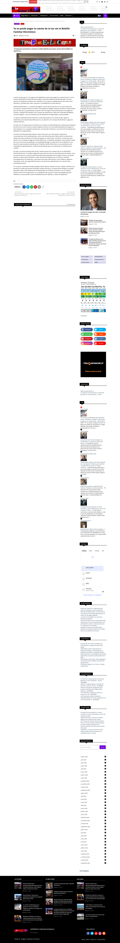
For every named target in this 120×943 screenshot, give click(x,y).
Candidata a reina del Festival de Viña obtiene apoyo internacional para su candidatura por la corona (92, 731)
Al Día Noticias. (85, 138)
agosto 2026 (93, 756)
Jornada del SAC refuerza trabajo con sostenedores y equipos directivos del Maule (92, 101)
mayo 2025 (93, 802)
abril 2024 (93, 842)
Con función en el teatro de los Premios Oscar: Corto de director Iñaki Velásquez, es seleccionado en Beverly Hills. (92, 722)
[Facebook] (24, 187)
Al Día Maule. (84, 91)
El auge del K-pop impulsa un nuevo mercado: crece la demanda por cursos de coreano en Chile (93, 168)
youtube (101, 343)
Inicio (15, 21)
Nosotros (68, 15)
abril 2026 (93, 769)
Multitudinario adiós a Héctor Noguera (92, 529)
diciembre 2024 (93, 817)
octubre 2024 (93, 823)
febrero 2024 (93, 848)
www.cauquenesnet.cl (87, 27)
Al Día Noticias (98, 256)
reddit (101, 334)
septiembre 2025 (93, 790)
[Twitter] (28, 187)
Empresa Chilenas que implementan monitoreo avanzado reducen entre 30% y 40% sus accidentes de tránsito (93, 629)
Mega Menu (24, 15)
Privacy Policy (101, 939)
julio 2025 (93, 796)
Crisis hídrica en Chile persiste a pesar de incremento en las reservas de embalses (95, 906)
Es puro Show (54, 15)
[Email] (39, 187)
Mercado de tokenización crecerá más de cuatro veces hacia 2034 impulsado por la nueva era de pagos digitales (93, 613)
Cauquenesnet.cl (99, 259)
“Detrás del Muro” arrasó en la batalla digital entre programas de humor (92, 718)
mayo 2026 (93, 766)
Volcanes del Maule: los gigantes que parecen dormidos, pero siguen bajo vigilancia (91, 689)
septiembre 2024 (93, 826)
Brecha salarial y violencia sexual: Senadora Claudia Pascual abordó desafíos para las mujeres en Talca (97, 230)
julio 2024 (93, 832)
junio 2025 (93, 799)
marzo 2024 (93, 845)
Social (19, 21)
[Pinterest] (35, 187)
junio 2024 (93, 836)
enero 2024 (93, 851)
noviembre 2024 (93, 820)
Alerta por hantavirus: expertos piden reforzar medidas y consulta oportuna (92, 147)
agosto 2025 (93, 793)
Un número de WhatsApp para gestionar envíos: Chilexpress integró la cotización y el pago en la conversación (93, 79)
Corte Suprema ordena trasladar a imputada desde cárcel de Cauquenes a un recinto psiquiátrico (93, 697)
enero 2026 (93, 778)
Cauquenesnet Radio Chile (88, 114)
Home (17, 15)
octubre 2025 (93, 787)
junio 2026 (93, 763)
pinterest (88, 339)
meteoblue (84, 316)
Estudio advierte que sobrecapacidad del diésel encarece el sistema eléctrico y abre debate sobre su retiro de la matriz (32, 886)
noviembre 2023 (93, 857)
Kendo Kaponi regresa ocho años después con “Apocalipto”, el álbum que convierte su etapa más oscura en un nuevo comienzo (93, 124)
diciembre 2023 (93, 854)
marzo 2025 (93, 808)
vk (101, 339)
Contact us (93, 939)
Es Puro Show (84, 158)
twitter (101, 329)
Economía (16, 24)
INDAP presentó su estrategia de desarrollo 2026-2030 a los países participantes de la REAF (93, 655)
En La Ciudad (85, 256)
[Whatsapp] (31, 187)
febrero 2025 (93, 811)
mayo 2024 (93, 839)
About (87, 939)
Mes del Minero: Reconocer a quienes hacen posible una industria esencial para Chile (33, 896)
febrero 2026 (93, 775)
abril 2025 (93, 805)
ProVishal (36, 939)
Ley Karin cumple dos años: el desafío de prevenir (93, 213)
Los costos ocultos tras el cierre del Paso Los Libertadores (94, 915)
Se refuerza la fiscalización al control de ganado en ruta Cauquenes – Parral (92, 29)
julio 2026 (93, 760)
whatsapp (88, 334)
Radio (61, 15)
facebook (88, 329)
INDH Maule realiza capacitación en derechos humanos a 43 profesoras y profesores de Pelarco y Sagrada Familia (92, 650)
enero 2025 (93, 814)
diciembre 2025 (93, 781)
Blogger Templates (26, 939)
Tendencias (43, 15)
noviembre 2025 (93, 784)
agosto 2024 (93, 829)
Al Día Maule (85, 259)
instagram (88, 343)
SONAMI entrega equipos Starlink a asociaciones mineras (97, 221)
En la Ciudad (84, 69)
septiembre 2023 (93, 863)
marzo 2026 (93, 772)
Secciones (34, 15)
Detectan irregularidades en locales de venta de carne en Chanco (92, 685)
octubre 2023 (93, 860)
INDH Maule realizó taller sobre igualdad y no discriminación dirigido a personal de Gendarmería (93, 660)
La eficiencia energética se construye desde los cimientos (91, 618)
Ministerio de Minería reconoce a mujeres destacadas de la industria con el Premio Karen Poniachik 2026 (32, 918)
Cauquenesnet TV (86, 521)
